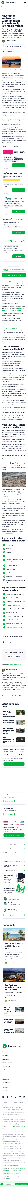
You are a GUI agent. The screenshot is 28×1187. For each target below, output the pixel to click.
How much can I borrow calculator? (10, 865)
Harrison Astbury (11, 669)
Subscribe (10, 801)
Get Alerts (10, 814)
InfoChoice (22, 1168)
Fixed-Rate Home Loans (10, 857)
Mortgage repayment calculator (13, 861)
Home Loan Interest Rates (11, 845)
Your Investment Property (16, 1170)
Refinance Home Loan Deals (14, 835)
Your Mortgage (6, 1170)
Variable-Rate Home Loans (11, 853)
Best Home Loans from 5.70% (14, 764)
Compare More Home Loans (14, 275)
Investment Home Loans (11, 849)
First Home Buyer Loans (10, 871)
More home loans (14, 265)
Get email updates (9, 51)
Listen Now (15, 915)
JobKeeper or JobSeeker (11, 329)
